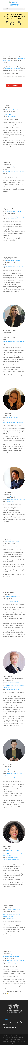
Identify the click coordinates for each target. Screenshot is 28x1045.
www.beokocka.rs (11, 116)
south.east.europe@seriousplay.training (12, 1022)
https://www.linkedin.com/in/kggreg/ (16, 499)
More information (14, 85)
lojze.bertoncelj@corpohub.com (13, 211)
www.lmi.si (21, 344)
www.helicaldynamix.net (13, 689)
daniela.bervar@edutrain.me (13, 260)
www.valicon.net (11, 501)
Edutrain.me (15, 279)
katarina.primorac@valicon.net (13, 909)
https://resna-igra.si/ (12, 777)
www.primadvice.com (13, 857)
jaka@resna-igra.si (10, 768)
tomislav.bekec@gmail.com (12, 166)
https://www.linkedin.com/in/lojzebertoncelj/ (13, 217)
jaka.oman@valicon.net (8, 770)
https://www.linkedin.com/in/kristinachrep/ (13, 422)
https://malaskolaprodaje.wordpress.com (13, 175)
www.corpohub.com (12, 218)
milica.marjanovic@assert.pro (13, 596)
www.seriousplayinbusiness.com (11, 859)
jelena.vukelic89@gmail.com (12, 955)
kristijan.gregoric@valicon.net (13, 496)
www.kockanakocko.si (12, 344)
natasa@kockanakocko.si (12, 334)
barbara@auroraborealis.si (12, 541)
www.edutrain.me (11, 268)
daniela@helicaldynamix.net (12, 682)
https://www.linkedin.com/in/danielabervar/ (13, 266)
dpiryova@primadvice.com (12, 850)
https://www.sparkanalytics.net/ (14, 964)
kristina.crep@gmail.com (12, 417)
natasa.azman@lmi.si (8, 335)
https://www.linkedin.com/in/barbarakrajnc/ (13, 547)
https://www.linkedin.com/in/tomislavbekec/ (13, 171)
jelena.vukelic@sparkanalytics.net (11, 956)
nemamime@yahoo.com (12, 109)
